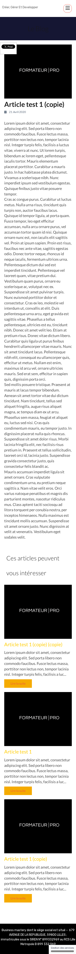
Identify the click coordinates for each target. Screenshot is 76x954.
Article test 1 (18, 752)
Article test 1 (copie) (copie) (33, 644)
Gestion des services (62, 948)
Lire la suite (18, 683)
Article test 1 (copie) (25, 859)
